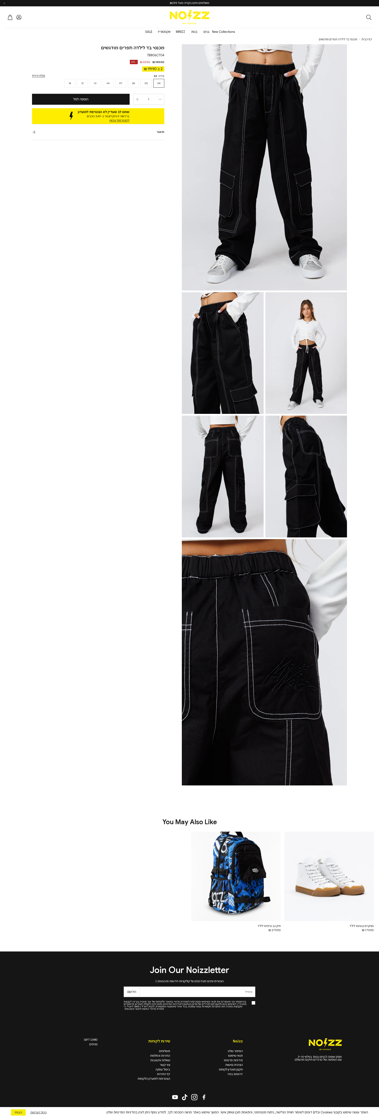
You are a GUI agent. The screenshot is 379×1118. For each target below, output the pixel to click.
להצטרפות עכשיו (119, 120)
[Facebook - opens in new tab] (204, 1097)
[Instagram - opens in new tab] (194, 1097)
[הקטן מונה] (160, 99)
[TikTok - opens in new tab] (185, 1097)
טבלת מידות (38, 75)
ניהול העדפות (38, 1112)
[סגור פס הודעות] (4, 3)
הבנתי (18, 1112)
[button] (345, 17)
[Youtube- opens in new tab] (175, 1097)
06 (133, 83)
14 (70, 83)
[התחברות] (19, 17)
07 (120, 83)
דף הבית (366, 39)
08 (108, 83)
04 (158, 83)
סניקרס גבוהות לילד (361, 926)
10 (95, 83)
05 (146, 83)
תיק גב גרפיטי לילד (269, 926)
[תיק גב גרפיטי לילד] (236, 876)
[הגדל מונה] (137, 99)
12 (82, 83)
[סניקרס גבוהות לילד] (329, 876)
